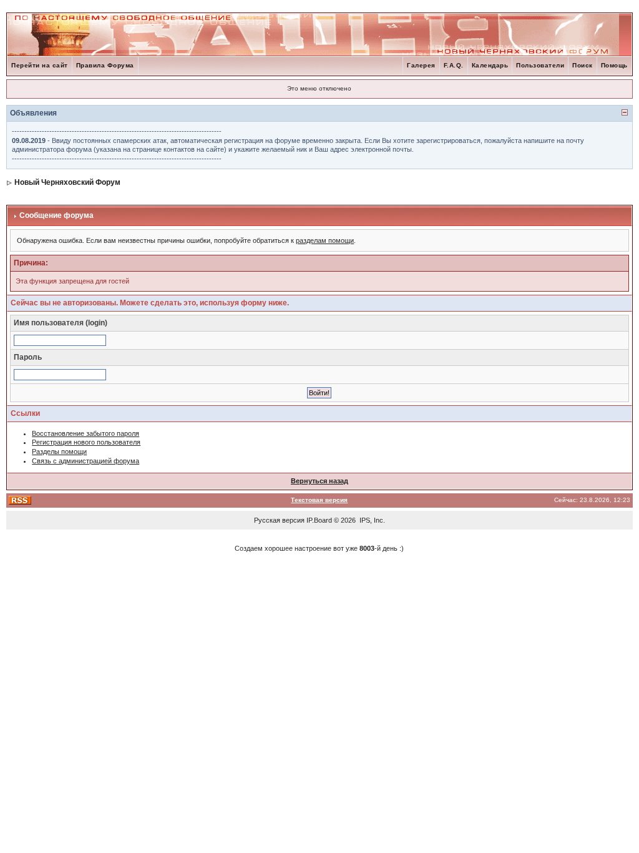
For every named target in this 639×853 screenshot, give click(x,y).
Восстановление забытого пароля (85, 433)
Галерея (421, 65)
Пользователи (540, 65)
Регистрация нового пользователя (86, 442)
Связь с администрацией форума (85, 461)
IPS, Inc (371, 520)
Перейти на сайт (39, 65)
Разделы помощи (59, 451)
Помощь (614, 65)
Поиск (582, 65)
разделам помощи (325, 240)
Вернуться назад (319, 481)
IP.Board (319, 520)
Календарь (490, 65)
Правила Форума (105, 65)
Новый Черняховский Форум (67, 182)
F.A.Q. (454, 65)
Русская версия (279, 520)
